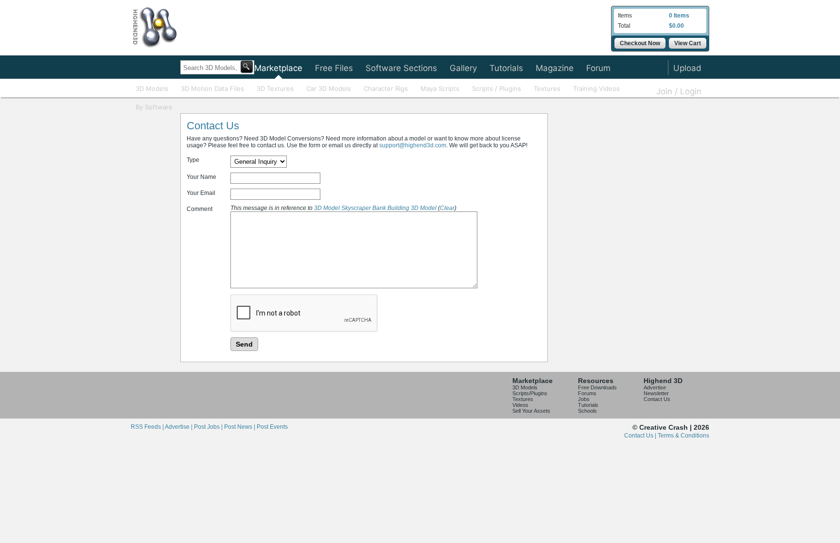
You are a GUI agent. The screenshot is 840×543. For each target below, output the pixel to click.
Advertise (655, 387)
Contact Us (657, 399)
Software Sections (401, 68)
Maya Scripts (439, 88)
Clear (447, 208)
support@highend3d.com (412, 145)
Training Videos (596, 88)
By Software (154, 107)
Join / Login (678, 91)
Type (193, 160)
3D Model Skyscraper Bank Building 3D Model (375, 208)
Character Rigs (386, 88)
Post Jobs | (209, 426)
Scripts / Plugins (496, 88)
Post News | (240, 426)
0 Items (679, 15)
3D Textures (275, 88)
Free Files (334, 68)
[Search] (247, 67)
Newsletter (656, 393)
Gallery (463, 68)
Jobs (584, 399)
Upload (687, 68)
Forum (598, 68)
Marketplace (278, 68)
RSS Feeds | (148, 426)
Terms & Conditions (683, 435)
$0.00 (676, 25)
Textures (547, 88)
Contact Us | (641, 435)
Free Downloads (597, 387)
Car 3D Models (328, 88)
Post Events (272, 426)
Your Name (201, 177)
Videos (520, 405)
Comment (199, 209)
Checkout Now (640, 43)
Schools (587, 411)
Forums (587, 393)
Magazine (555, 68)
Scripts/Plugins (529, 393)
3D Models (152, 88)
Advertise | (179, 426)
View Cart (687, 43)
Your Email (201, 193)
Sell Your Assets (531, 411)
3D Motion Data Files (212, 88)
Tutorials (506, 68)
